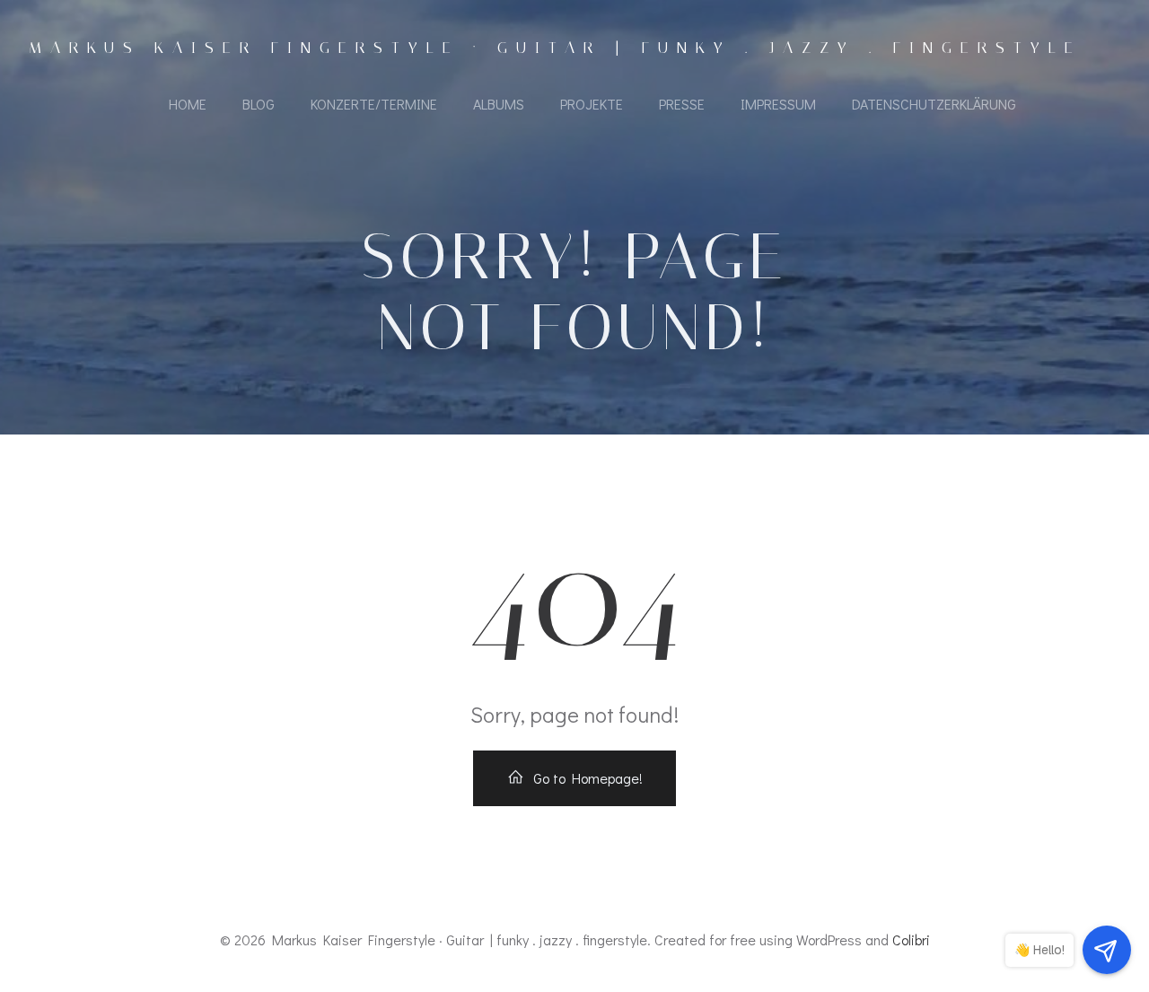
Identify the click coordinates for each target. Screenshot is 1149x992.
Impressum (778, 103)
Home (187, 103)
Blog (258, 103)
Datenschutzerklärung (934, 103)
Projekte (591, 103)
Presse (682, 103)
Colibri (911, 939)
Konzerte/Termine (374, 103)
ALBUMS (498, 103)
